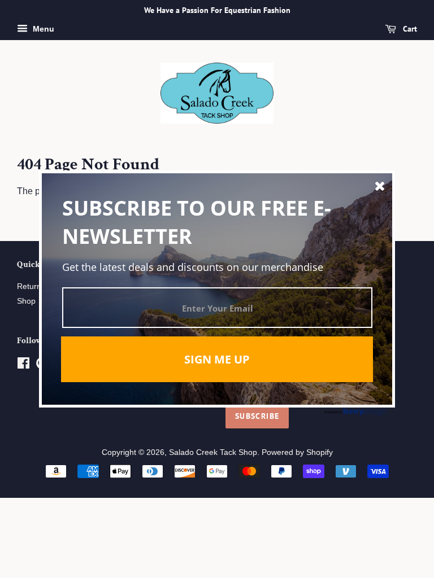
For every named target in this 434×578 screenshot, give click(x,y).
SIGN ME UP (217, 359)
